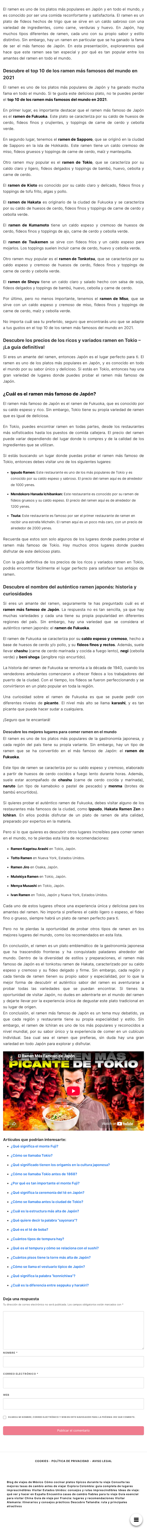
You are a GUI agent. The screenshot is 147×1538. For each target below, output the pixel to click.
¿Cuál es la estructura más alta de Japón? (45, 1211)
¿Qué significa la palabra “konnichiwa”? (43, 1276)
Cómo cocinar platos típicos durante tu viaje (77, 1482)
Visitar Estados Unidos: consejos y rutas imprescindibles (74, 1490)
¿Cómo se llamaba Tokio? (32, 1155)
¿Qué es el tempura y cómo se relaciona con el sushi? (55, 1248)
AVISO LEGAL (102, 1461)
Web (6, 1394)
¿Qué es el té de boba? (29, 1229)
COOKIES (42, 1461)
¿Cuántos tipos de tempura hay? (37, 1239)
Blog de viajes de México (25, 1482)
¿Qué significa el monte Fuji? (34, 1146)
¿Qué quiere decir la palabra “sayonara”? (44, 1220)
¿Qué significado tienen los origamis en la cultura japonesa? (60, 1165)
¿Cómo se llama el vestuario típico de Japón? (48, 1267)
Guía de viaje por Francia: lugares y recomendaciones (74, 1498)
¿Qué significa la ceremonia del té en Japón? (47, 1193)
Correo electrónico (20, 1373)
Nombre (10, 1352)
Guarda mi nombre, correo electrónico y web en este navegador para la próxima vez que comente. (71, 1417)
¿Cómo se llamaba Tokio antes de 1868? (44, 1174)
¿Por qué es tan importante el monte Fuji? (45, 1183)
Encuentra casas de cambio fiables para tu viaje (82, 1494)
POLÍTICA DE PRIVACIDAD (70, 1461)
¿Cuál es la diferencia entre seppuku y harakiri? (50, 1285)
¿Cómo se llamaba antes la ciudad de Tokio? (47, 1202)
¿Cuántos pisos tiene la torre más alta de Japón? (51, 1257)
